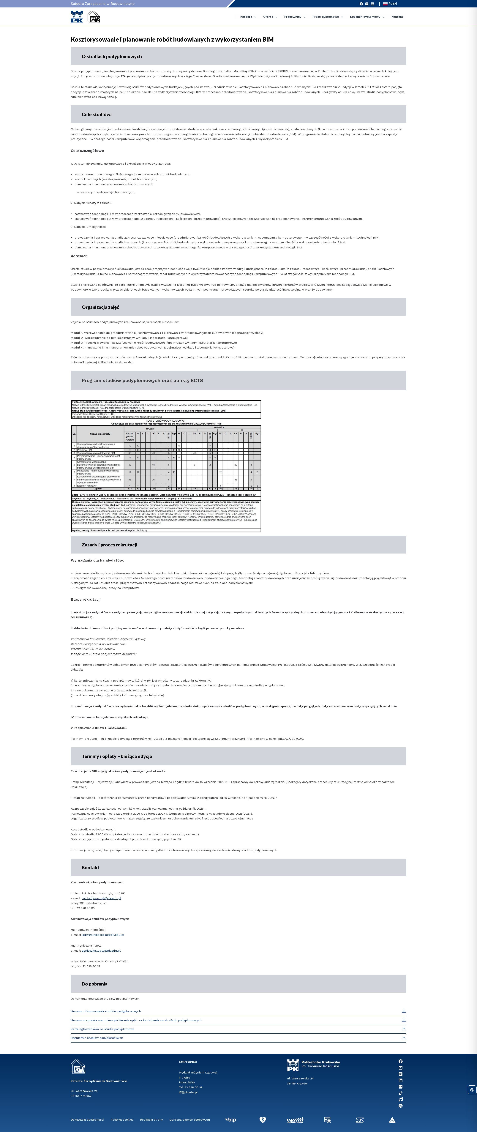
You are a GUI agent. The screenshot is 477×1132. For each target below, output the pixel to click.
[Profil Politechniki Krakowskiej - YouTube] (401, 1068)
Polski (393, 3)
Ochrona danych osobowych (190, 1119)
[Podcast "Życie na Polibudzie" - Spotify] (401, 1106)
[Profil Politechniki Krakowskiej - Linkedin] (401, 1080)
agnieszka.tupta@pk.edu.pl (101, 950)
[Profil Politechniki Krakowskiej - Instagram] (367, 4)
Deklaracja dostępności (87, 1119)
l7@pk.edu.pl (188, 1092)
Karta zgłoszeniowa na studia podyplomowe (102, 1029)
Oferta (268, 16)
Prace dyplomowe (325, 16)
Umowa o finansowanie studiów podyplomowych (106, 1011)
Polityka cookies (122, 1119)
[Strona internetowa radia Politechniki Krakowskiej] (401, 1099)
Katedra (246, 16)
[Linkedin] (372, 4)
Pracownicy (292, 16)
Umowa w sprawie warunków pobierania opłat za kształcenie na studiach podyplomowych (136, 1020)
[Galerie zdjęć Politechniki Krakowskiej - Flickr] (401, 1087)
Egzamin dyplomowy (365, 16)
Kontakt (397, 16)
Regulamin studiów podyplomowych (97, 1038)
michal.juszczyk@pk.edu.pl (101, 898)
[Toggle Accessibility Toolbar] (472, 1090)
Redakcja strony (151, 1119)
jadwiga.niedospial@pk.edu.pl (103, 934)
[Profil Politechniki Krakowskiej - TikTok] (401, 1093)
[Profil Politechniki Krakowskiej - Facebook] (361, 4)
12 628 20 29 (194, 1087)
